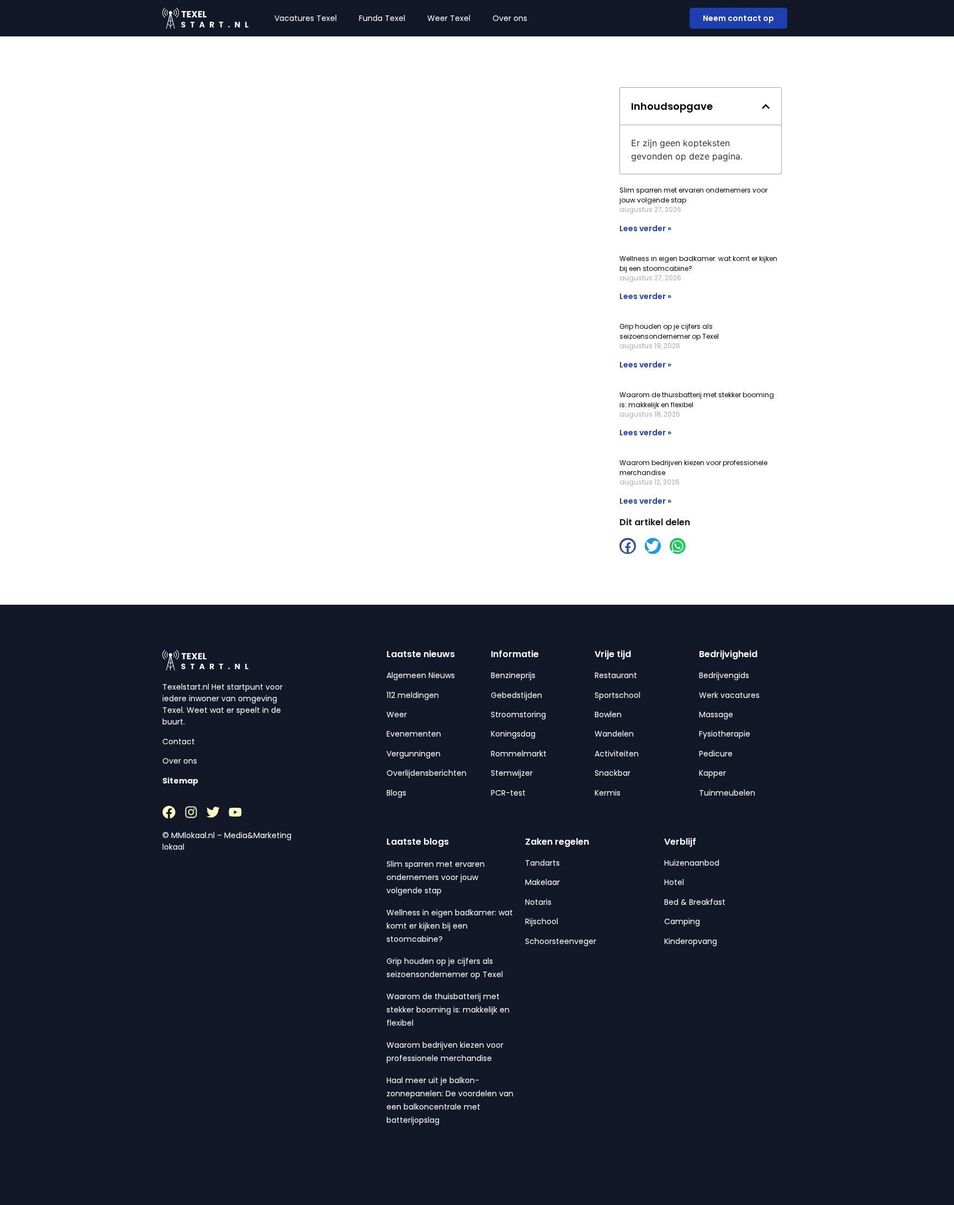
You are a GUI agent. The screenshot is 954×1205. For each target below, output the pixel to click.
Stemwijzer (512, 773)
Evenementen (413, 733)
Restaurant (616, 675)
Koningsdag (513, 733)
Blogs (396, 792)
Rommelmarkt (519, 753)
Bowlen (608, 714)
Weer (396, 714)
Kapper (712, 773)
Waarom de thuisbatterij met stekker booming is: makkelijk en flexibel (448, 1009)
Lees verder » (645, 228)
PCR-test (508, 792)
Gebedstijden (516, 695)
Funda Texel (382, 18)
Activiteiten (617, 753)
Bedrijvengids (724, 675)
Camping (682, 921)
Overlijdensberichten (426, 773)
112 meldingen (412, 695)
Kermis (608, 792)
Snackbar (612, 773)
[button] (765, 106)
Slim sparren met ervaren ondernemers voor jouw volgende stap (435, 877)
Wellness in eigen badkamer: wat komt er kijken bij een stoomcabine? (449, 926)
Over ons (509, 18)
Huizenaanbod (691, 862)
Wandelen (614, 733)
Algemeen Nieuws (420, 675)
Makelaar (542, 882)
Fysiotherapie (724, 733)
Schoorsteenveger (560, 941)
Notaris (538, 902)
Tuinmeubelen (727, 792)
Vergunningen (413, 753)
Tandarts (542, 862)
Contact (178, 741)
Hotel (674, 882)
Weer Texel (448, 18)
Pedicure (716, 753)
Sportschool (617, 695)
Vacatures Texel (305, 18)
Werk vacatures (729, 695)
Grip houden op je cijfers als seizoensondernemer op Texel (669, 331)
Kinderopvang (690, 941)
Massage (716, 714)
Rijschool (541, 921)
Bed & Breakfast (694, 902)
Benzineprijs (513, 675)
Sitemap (180, 780)
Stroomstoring (518, 714)
